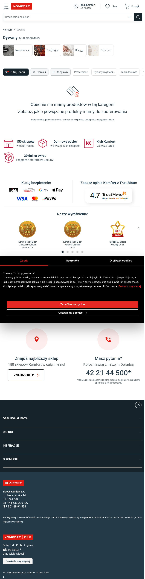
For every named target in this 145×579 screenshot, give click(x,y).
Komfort (7, 29)
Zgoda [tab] (24, 260)
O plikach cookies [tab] (121, 260)
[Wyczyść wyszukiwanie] (129, 17)
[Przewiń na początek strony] (138, 405)
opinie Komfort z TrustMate (114, 183)
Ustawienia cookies (70, 312)
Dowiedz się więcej (129, 286)
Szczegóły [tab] (72, 260)
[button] (84, 6)
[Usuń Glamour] (33, 72)
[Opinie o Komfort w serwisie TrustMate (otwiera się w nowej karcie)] (108, 195)
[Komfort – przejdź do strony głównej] (13, 483)
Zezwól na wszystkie (72, 304)
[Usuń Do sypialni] (53, 72)
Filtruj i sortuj (17, 72)
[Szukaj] (138, 17)
